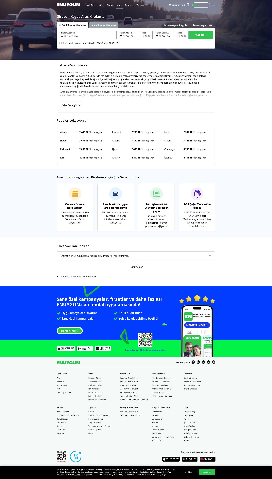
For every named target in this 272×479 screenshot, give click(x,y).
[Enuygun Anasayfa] (68, 5)
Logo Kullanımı (158, 429)
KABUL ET (207, 472)
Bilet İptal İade (190, 429)
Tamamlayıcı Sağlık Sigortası (100, 426)
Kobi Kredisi (62, 426)
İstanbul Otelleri (95, 378)
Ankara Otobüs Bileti (129, 381)
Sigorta (92, 407)
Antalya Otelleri (95, 381)
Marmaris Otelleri (95, 392)
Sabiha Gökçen (190, 378)
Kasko (91, 411)
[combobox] (89, 35)
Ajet (58, 388)
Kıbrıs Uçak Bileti (64, 392)
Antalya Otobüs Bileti (129, 396)
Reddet (77, 474)
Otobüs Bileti (126, 373)
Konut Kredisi (62, 419)
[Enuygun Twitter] (203, 362)
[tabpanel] (136, 38)
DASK (90, 433)
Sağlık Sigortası (94, 422)
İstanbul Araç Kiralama (161, 378)
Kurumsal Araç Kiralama (162, 396)
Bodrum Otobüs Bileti (129, 388)
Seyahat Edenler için (129, 411)
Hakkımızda (157, 411)
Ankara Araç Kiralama (161, 381)
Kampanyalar (189, 415)
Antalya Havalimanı (192, 385)
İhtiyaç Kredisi (63, 411)
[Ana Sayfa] (58, 277)
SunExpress (62, 385)
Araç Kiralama (66, 276)
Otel (90, 373)
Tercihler (187, 472)
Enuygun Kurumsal (129, 407)
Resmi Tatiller (189, 426)
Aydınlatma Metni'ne (161, 472)
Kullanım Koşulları (191, 437)
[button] (146, 35)
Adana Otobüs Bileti (128, 392)
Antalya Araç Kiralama (161, 388)
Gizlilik (186, 440)
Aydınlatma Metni (191, 433)
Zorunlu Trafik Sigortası (98, 415)
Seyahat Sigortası (96, 419)
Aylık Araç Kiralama (160, 392)
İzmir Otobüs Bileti (128, 385)
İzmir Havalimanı (191, 388)
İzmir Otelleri (93, 388)
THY (58, 378)
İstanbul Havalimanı (192, 381)
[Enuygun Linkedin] (208, 362)
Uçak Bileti (62, 373)
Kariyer (155, 426)
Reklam (155, 422)
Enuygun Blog (189, 411)
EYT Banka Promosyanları (68, 415)
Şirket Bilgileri (157, 419)
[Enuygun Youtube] (213, 362)
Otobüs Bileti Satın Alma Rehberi (134, 399)
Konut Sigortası (94, 429)
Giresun (77, 276)
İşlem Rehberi (189, 422)
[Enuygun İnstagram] (198, 362)
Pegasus (60, 381)
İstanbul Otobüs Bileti (129, 378)
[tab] (72, 25)
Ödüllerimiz (157, 433)
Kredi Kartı (61, 429)
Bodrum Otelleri (95, 385)
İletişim (155, 415)
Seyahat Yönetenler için (130, 415)
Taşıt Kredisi (62, 422)
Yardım (187, 419)
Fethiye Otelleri (94, 396)
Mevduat (60, 433)
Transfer (188, 373)
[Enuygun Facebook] (193, 362)
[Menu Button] (201, 5)
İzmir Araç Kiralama (160, 385)
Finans (60, 407)
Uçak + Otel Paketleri (97, 399)
